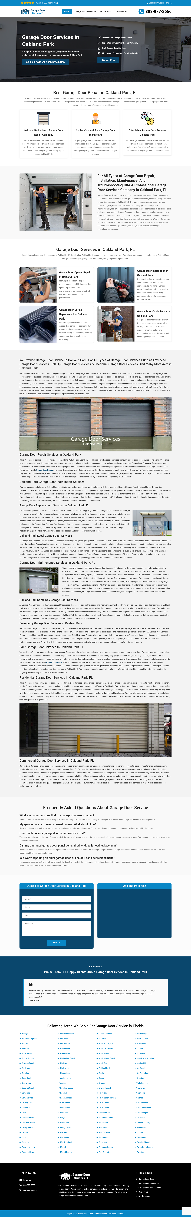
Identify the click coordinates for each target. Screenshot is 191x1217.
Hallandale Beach (67, 1055)
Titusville (141, 1114)
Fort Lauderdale (67, 1030)
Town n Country (143, 1119)
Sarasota (141, 1050)
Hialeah (63, 1060)
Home (66, 11)
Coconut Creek (28, 1084)
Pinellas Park (104, 1129)
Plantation (103, 1134)
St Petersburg (143, 1069)
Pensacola (103, 1119)
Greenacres (65, 1050)
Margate (63, 1129)
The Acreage (142, 1099)
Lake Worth (65, 1104)
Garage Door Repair (147, 1175)
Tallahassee (142, 1079)
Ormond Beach (105, 1084)
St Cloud (140, 1065)
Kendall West (66, 1094)
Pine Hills (103, 1124)
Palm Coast (104, 1099)
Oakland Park (104, 1065)
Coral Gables (27, 1089)
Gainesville (65, 1045)
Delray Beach (27, 1124)
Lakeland (64, 1109)
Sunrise (140, 1074)
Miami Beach (66, 1148)
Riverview (141, 1040)
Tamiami (141, 1089)
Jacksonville (65, 1074)
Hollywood (64, 1065)
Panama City (104, 1109)
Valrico (140, 1129)
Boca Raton (27, 1050)
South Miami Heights (146, 1055)
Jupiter (63, 1079)
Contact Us (122, 11)
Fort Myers (65, 1035)
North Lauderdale (106, 1045)
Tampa (140, 1094)
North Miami (104, 1050)
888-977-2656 (159, 12)
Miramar (102, 1035)
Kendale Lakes (66, 1084)
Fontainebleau (28, 1148)
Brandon (25, 1069)
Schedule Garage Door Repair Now (45, 62)
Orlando (102, 1079)
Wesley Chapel (143, 1139)
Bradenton (26, 1065)
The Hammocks (144, 1104)
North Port (103, 1060)
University (141, 1124)
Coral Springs (27, 1094)
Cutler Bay (26, 1104)
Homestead (65, 1069)
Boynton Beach (28, 1060)
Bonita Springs (28, 1055)
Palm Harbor (104, 1104)
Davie (24, 1109)
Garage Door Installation (149, 1180)
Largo (62, 1114)
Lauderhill (64, 1119)
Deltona (25, 1129)
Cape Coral (26, 1074)
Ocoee (101, 1074)
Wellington (141, 1134)
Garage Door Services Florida (94, 1210)
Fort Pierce (65, 1040)
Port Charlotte (105, 1148)
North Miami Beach (107, 1055)
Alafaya (25, 1030)
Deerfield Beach (28, 1119)
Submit (56, 942)
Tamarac (141, 1084)
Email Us (27, 1176)
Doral (24, 1134)
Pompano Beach (106, 1144)
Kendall (63, 1089)
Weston (140, 1148)
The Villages (142, 1109)
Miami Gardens (105, 1030)
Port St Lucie (142, 1035)
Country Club (27, 1099)
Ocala (101, 1069)
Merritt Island (66, 1139)
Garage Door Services (84, 11)
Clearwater (26, 1079)
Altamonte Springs (30, 1035)
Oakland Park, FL (164, 3)
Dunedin (25, 1139)
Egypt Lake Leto (28, 1144)
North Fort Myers (106, 1040)
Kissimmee (65, 1099)
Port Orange (142, 1030)
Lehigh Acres (65, 1124)
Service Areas (106, 11)
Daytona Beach (28, 1114)
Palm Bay (103, 1089)
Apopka (25, 1040)
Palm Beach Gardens (108, 1094)
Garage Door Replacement (150, 1184)
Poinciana (103, 1139)
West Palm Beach (145, 1144)
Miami (63, 1144)
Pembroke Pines (106, 1114)
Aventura (25, 1045)
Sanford (140, 1045)
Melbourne (64, 1134)
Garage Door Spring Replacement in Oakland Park (73, 314)
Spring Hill (141, 1060)
